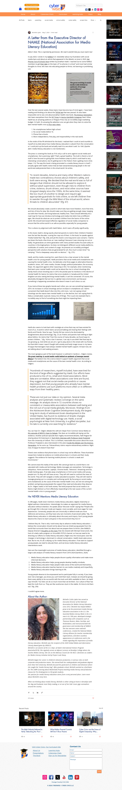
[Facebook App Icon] (86, 9)
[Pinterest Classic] (101, 9)
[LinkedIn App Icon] (95, 9)
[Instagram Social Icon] (98, 9)
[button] (20, 8)
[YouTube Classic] (92, 9)
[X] (89, 9)
